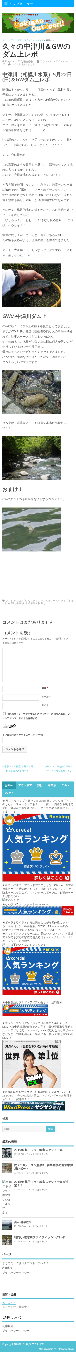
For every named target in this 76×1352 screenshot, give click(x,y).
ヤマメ (56, 600)
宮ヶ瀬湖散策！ (24, 1222)
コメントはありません (23, 64)
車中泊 (52, 785)
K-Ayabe (9, 61)
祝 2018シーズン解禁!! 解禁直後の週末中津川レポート (43, 1166)
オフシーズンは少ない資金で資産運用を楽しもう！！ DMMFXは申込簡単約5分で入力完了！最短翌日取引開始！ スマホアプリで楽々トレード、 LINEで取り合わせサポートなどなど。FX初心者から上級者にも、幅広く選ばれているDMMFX (38, 1030)
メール (46, 696)
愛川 (24, 603)
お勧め (9, 785)
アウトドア (46, 61)
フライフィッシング (40, 600)
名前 (45, 688)
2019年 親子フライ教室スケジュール (38, 1150)
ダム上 (17, 600)
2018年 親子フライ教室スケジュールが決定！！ (41, 1183)
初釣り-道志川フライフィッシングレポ (39, 1237)
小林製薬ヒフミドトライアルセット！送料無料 (33, 1002)
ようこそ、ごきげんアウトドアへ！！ (25, 1263)
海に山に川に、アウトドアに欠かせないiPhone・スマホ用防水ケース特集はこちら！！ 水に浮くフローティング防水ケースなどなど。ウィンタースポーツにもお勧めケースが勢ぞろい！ (38, 890)
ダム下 (25, 600)
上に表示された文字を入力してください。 (24, 735)
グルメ (65, 785)
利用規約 (7, 1268)
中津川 (11, 603)
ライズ (64, 600)
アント (9, 600)
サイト (45, 705)
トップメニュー (21, 3)
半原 (18, 603)
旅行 (40, 785)
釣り (43, 603)
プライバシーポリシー (16, 1272)
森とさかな (9, 1303)
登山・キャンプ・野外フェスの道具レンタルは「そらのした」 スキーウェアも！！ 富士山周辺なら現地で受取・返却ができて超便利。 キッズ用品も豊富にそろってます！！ (37, 806)
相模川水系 (34, 603)
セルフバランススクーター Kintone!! (27, 904)
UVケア (9, 793)
